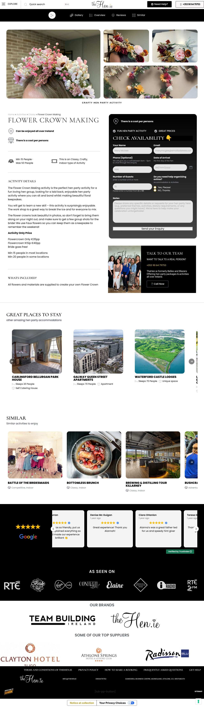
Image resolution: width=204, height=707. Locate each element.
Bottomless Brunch (24, 483)
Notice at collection (82, 702)
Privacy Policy (88, 669)
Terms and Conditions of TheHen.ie (48, 669)
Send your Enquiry (153, 229)
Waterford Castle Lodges (94, 377)
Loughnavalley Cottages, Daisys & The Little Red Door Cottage (157, 380)
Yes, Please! (164, 187)
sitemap (198, 691)
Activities (21, 114)
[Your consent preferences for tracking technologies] (198, 701)
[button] (52, 15)
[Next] (191, 361)
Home (11, 114)
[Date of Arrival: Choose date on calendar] (191, 168)
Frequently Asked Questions (163, 669)
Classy (32, 114)
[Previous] (12, 361)
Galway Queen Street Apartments (29, 378)
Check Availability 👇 (142, 138)
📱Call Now (157, 284)
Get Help (195, 669)
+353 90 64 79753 (156, 265)
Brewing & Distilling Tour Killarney (87, 484)
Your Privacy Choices (112, 702)
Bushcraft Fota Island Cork (148, 483)
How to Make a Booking (121, 669)
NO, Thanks (164, 190)
